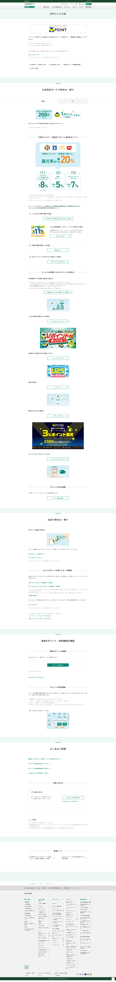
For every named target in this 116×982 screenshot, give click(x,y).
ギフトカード (69, 919)
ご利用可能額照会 (27, 915)
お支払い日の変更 (83, 909)
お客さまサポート (66, 4)
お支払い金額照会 (27, 906)
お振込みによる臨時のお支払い (29, 924)
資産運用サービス (69, 915)
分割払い (40, 923)
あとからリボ (41, 907)
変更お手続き (89, 7)
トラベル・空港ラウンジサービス (71, 905)
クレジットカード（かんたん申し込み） (71, 949)
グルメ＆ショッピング (70, 910)
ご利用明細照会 (27, 904)
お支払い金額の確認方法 (29, 910)
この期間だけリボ (41, 912)
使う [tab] (73, 101)
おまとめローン (41, 935)
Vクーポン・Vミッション (57, 930)
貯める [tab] (43, 101)
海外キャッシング (41, 956)
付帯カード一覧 (69, 952)
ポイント (75, 7)
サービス (81, 7)
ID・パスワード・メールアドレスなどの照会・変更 (85, 939)
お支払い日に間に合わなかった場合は (29, 930)
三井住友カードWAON (70, 960)
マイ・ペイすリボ (41, 909)
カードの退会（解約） (84, 930)
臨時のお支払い (41, 918)
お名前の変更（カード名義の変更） (85, 912)
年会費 (25, 926)
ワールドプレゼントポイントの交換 (57, 922)
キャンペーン (67, 7)
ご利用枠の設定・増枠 (42, 949)
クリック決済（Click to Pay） (70, 968)
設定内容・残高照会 (42, 914)
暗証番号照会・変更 (84, 924)
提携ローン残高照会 (42, 937)
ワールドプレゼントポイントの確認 (57, 919)
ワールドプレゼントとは (57, 916)
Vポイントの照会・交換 (57, 910)
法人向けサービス (69, 921)
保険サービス (69, 912)
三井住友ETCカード (70, 958)
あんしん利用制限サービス (71, 938)
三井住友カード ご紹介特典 (70, 943)
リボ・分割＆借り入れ (57, 7)
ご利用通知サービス (70, 932)
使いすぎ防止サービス (70, 934)
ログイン (89, 4)
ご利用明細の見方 (27, 908)
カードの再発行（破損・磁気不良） (85, 921)
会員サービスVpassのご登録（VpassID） (61, 974)
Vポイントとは (55, 908)
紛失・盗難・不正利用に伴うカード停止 (85, 918)
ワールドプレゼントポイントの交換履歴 (57, 925)
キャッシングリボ (41, 947)
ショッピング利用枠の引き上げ (29, 918)
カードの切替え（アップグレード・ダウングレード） (85, 927)
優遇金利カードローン (42, 933)
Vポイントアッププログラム (57, 936)
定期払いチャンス (55, 938)
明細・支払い (47, 7)
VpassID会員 (27, 6)
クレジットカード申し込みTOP (44, 974)
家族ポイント (55, 933)
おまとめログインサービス (85, 943)
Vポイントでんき (55, 944)
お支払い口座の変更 (84, 907)
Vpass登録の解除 (83, 950)
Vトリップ (54, 942)
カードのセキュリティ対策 (71, 927)
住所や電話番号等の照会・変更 (84, 905)
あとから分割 (41, 925)
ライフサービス (69, 917)
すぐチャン (54, 940)
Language (82, 4)
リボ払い (40, 905)
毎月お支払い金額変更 (42, 916)
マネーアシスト (41, 942)
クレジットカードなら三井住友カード (29, 4)
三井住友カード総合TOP (30, 974)
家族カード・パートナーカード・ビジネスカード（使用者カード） (71, 955)
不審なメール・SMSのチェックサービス (71, 930)
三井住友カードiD (69, 962)
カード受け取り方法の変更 (85, 933)
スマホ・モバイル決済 (70, 965)
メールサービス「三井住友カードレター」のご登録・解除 (85, 947)
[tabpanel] (58, 301)
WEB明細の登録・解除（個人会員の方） (84, 953)
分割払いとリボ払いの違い (43, 928)
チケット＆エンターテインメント (71, 908)
